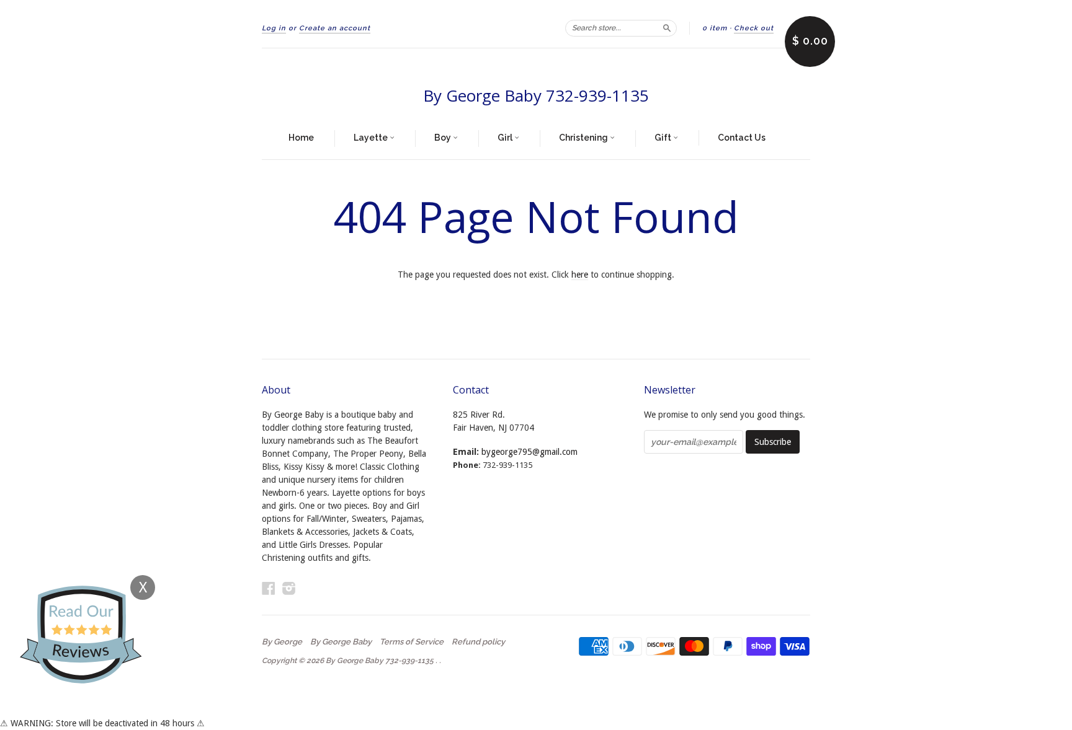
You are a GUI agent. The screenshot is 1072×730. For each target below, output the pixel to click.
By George (282, 642)
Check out (754, 28)
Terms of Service (412, 642)
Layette (372, 138)
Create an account (334, 28)
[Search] (667, 28)
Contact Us (742, 138)
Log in (274, 28)
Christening (584, 138)
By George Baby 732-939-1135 (536, 95)
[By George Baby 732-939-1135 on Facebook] (268, 588)
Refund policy (478, 642)
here (579, 274)
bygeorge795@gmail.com (529, 452)
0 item (714, 28)
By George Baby (341, 642)
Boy (443, 138)
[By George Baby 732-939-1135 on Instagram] (289, 588)
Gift (663, 138)
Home (301, 138)
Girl (506, 138)
